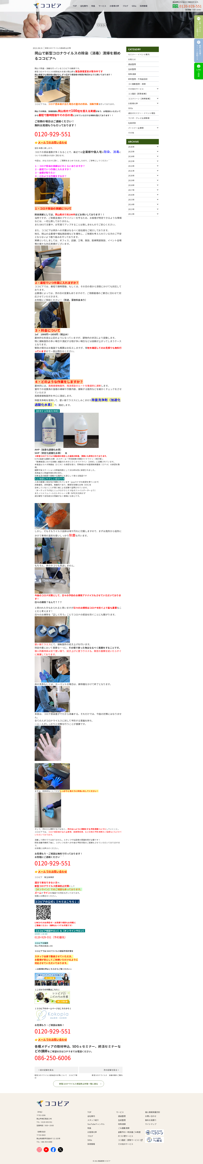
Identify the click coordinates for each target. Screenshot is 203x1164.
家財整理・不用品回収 (138, 79)
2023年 (131, 161)
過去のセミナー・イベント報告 (141, 113)
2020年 (131, 175)
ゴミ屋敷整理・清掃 (137, 83)
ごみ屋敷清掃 (123, 1128)
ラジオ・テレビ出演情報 (138, 118)
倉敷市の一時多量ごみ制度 (128, 1132)
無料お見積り (150, 1120)
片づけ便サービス (125, 1136)
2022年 (131, 166)
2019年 (131, 180)
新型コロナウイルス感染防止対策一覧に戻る (78, 1083)
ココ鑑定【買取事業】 (138, 93)
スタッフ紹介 (93, 1120)
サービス (102, 5)
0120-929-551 (191, 6)
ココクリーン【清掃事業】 (139, 98)
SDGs (134, 5)
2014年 (131, 204)
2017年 (131, 190)
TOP (75, 5)
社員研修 (132, 123)
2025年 (131, 151)
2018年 (131, 185)
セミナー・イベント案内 (138, 54)
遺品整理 (132, 64)
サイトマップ (150, 1124)
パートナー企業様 (136, 127)
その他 (131, 132)
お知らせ (132, 59)
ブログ (125, 5)
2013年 (131, 209)
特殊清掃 (132, 74)
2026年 (131, 146)
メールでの (44, 142)
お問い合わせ (150, 1116)
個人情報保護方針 (152, 1112)
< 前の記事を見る (46, 1069)
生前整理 (132, 69)
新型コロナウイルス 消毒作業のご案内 (107, 1075)
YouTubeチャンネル (96, 1124)
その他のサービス (136, 88)
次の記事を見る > (111, 1069)
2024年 (131, 156)
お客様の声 (114, 5)
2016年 (131, 194)
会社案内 (84, 5)
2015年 (131, 199)
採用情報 (143, 5)
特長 (93, 5)
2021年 (131, 170)
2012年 (131, 214)
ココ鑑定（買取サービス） (128, 1140)
